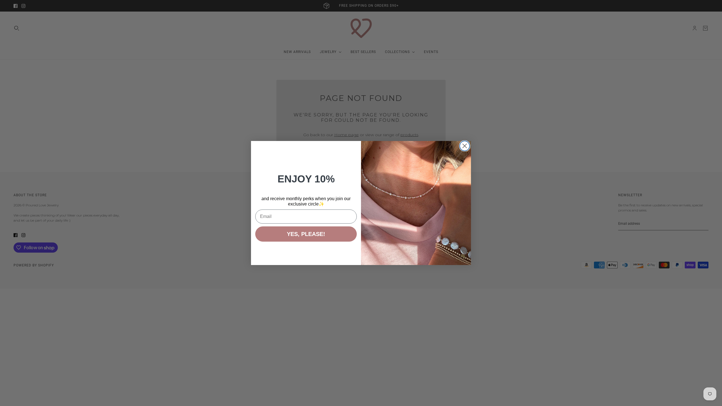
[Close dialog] (465, 146)
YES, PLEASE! (306, 234)
